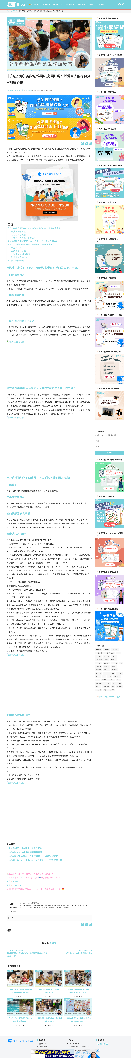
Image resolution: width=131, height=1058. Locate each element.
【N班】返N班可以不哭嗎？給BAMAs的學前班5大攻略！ (78, 991)
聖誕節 (108, 683)
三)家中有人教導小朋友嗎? (23, 238)
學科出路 (114, 669)
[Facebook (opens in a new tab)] (120, 4)
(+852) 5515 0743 (74, 1044)
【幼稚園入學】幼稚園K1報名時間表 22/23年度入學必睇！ (33, 856)
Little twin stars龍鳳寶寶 (15, 90)
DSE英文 (106, 656)
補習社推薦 (106, 686)
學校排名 (98, 669)
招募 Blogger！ (43, 1046)
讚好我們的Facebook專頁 (109, 697)
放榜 (109, 676)
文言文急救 (117, 676)
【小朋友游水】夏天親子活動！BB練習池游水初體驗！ (20, 1019)
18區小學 (114, 649)
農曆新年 (119, 686)
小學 (105, 673)
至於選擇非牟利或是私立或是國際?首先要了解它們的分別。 (35, 241)
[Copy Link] (82, 143)
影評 (104, 676)
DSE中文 (98, 656)
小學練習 (119, 673)
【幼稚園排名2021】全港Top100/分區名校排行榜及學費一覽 (34, 860)
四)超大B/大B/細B (19, 257)
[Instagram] (12, 918)
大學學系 (98, 666)
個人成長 (106, 663)
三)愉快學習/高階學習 (20, 254)
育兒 (114, 683)
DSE (118, 653)
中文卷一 (98, 663)
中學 (106, 659)
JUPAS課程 (99, 659)
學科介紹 (106, 669)
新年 (97, 680)
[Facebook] (90, 143)
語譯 (113, 686)
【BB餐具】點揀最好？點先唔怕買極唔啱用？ (49, 991)
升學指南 (114, 663)
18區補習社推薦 (109, 653)
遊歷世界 (98, 690)
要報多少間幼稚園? (16, 260)
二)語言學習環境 (18, 251)
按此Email (12, 881)
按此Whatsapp (14, 885)
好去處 (113, 666)
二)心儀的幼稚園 (18, 235)
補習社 (98, 686)
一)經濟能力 (16, 247)
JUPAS (114, 656)
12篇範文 (98, 649)
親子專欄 (14, 11)
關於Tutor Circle (44, 1044)
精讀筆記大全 (99, 683)
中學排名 (113, 659)
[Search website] (109, 4)
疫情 (118, 680)
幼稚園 (53, 943)
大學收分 (106, 666)
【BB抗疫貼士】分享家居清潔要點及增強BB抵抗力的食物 (20, 991)
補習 (120, 683)
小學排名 (112, 673)
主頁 (8, 11)
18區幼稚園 (99, 653)
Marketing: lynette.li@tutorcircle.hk (79, 1046)
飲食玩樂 (112, 690)
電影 (105, 690)
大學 (121, 663)
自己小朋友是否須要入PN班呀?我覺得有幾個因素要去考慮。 (35, 228)
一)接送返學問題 (18, 231)
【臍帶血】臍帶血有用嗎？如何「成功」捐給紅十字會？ (78, 1019)
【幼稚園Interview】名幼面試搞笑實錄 (24, 852)
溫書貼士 (112, 680)
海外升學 (104, 680)
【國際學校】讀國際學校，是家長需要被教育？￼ (49, 1019)
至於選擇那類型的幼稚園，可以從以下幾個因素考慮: (31, 244)
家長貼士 (98, 673)
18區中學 (106, 649)
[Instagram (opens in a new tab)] (123, 4)
